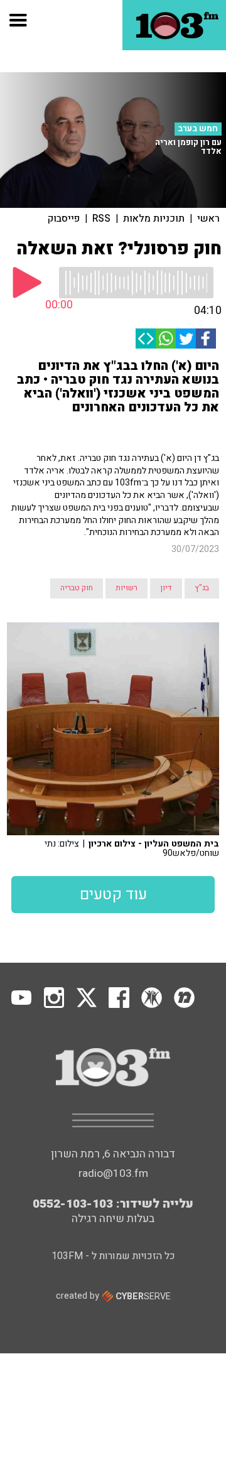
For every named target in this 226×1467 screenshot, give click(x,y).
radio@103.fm (113, 1173)
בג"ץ (202, 587)
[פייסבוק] (206, 338)
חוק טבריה (76, 587)
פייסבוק (64, 218)
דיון (166, 587)
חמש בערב (198, 128)
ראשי (208, 218)
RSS (101, 218)
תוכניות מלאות (154, 218)
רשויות (126, 587)
